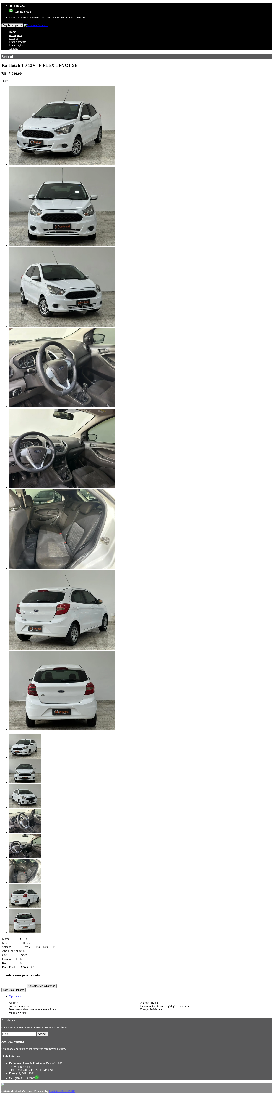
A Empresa (15, 35)
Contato (13, 48)
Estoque (13, 38)
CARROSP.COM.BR (62, 1091)
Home (12, 31)
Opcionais (15, 996)
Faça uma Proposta (13, 989)
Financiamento (17, 42)
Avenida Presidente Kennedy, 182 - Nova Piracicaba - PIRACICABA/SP (47, 17)
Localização (16, 45)
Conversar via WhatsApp (41, 986)
